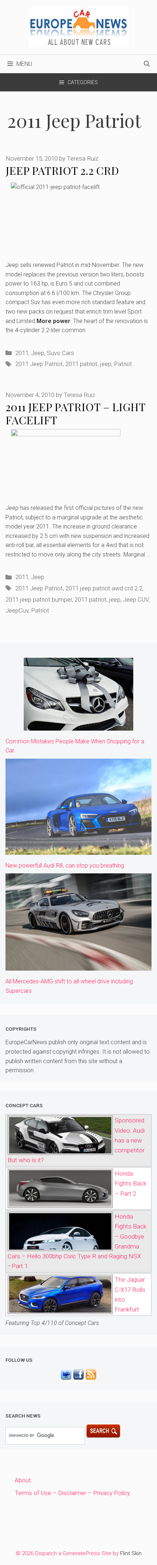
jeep (105, 363)
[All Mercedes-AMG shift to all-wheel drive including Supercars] (78, 965)
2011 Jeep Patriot (39, 363)
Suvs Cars (60, 353)
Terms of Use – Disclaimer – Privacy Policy (72, 1493)
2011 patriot (81, 363)
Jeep (37, 353)
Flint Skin (131, 1553)
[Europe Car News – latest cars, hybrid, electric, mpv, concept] (78, 26)
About (23, 1480)
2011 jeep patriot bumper (38, 599)
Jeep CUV (136, 599)
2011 (21, 353)
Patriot (123, 363)
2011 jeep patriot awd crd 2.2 (103, 588)
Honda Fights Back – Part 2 (130, 1183)
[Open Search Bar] (147, 64)
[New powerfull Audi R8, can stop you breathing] (78, 849)
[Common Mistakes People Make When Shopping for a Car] (78, 725)
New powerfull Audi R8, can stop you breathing (64, 865)
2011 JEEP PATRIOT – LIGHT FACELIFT (75, 413)
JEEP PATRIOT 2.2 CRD (62, 170)
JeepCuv (16, 610)
